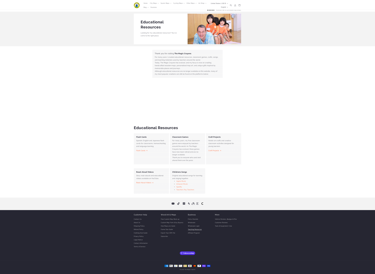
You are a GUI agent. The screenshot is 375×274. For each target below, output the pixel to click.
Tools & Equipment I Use (223, 226)
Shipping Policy (139, 226)
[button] (154, 3)
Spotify (179, 187)
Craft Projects (213, 151)
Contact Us (138, 219)
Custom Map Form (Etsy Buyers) (172, 222)
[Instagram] (184, 203)
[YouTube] (173, 203)
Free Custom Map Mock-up (170, 219)
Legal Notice (138, 240)
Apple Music (181, 181)
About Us (137, 222)
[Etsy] (197, 203)
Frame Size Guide (167, 229)
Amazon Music (182, 184)
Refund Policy (138, 229)
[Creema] (202, 203)
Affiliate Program (194, 233)
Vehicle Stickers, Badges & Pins (226, 219)
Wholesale (191, 222)
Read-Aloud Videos (143, 183)
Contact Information (141, 243)
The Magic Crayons (189, 269)
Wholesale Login (194, 226)
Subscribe (164, 236)
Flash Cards (140, 151)
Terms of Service (139, 246)
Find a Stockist (193, 219)
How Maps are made (168, 226)
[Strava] (189, 203)
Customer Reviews (221, 222)
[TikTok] (178, 203)
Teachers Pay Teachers (185, 190)
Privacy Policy (139, 236)
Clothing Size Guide (140, 233)
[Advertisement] (187, 101)
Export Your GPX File (168, 233)
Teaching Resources (195, 229)
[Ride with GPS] (193, 203)
